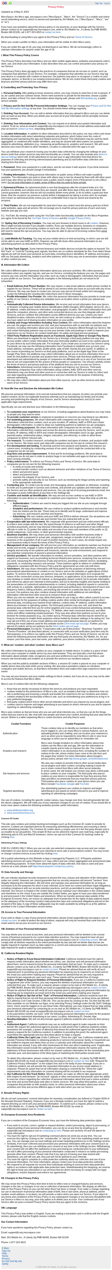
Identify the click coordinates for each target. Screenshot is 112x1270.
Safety (5, 1264)
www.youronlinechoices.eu (21, 813)
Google (71, 784)
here (12, 837)
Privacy (6, 1258)
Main (5, 1248)
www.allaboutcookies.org (20, 810)
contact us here (53, 32)
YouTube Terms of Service (45, 218)
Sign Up (98, 3)
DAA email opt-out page (76, 623)
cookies (94, 223)
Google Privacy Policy (79, 218)
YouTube (84, 784)
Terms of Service (83, 37)
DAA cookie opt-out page (66, 626)
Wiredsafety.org (89, 98)
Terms (5, 1256)
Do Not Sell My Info (12, 1261)
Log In (107, 3)
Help (4, 1253)
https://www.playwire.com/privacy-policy (53, 866)
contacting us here (88, 940)
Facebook (61, 784)
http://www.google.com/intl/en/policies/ (88, 758)
